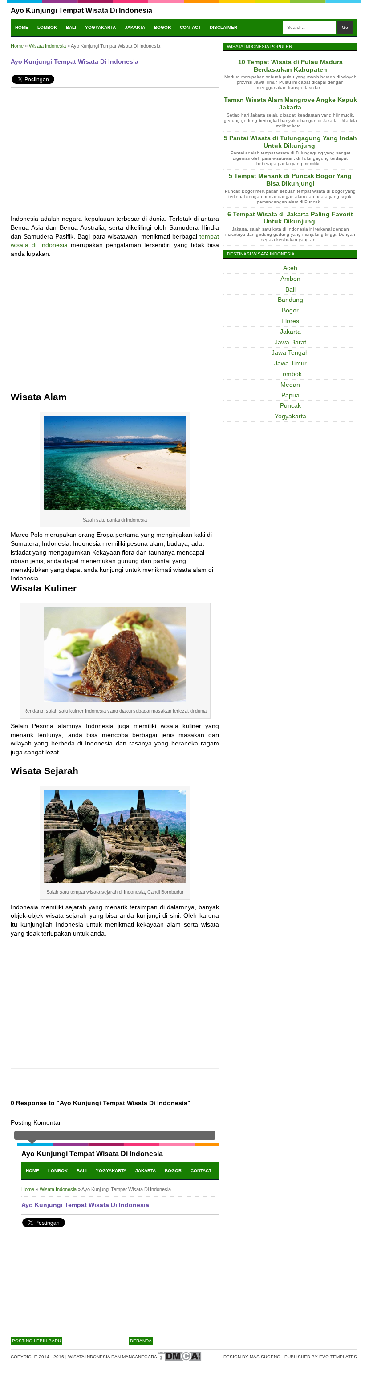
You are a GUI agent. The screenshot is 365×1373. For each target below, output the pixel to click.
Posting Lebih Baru (36, 1340)
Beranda (141, 1340)
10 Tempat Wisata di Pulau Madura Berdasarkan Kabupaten (290, 65)
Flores (290, 320)
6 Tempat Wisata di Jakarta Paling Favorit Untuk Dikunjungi (290, 218)
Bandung (290, 299)
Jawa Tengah (290, 352)
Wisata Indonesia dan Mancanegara (112, 1356)
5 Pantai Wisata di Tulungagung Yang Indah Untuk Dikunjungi (290, 141)
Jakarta (135, 27)
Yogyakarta (100, 27)
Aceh (290, 267)
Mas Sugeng (265, 1356)
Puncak (290, 405)
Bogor (162, 27)
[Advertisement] (115, 156)
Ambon (290, 278)
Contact (190, 27)
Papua (290, 395)
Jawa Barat (290, 342)
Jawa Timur (290, 363)
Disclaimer (223, 27)
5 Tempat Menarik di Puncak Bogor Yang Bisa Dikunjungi (290, 179)
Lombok (47, 27)
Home (21, 27)
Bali (71, 27)
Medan (290, 384)
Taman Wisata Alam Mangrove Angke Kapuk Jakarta (290, 103)
